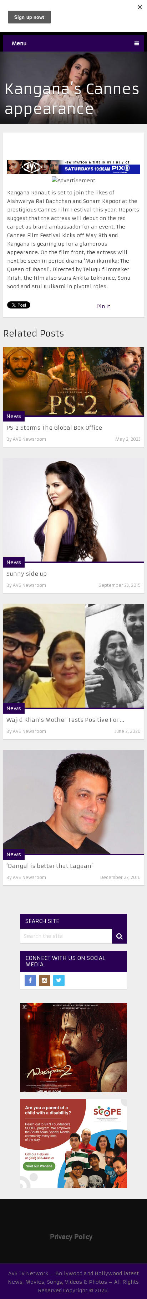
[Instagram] (44, 980)
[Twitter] (59, 980)
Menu (19, 43)
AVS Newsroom (29, 439)
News (13, 416)
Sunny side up (26, 573)
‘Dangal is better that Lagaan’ (49, 866)
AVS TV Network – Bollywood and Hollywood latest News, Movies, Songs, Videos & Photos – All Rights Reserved (73, 1282)
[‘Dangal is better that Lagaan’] (73, 802)
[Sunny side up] (73, 510)
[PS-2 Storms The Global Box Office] (73, 382)
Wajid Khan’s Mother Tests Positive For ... (65, 719)
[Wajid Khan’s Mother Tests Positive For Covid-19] (73, 656)
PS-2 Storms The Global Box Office (54, 427)
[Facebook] (30, 980)
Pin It (103, 306)
